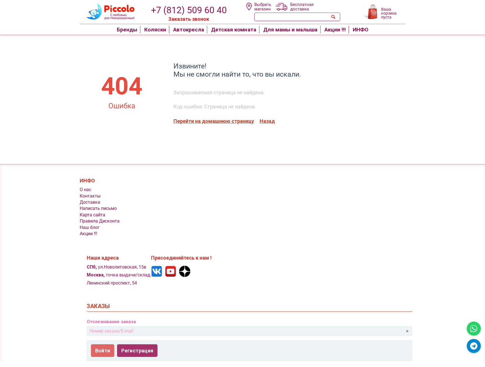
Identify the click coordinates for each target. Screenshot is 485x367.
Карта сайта (92, 214)
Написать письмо (98, 208)
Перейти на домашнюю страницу (213, 121)
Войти (102, 351)
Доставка (90, 202)
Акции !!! (88, 233)
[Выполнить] (407, 331)
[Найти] (333, 16)
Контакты (90, 196)
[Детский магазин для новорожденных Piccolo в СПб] (107, 11)
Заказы (98, 306)
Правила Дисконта (100, 221)
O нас (85, 189)
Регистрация (137, 351)
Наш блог (90, 227)
